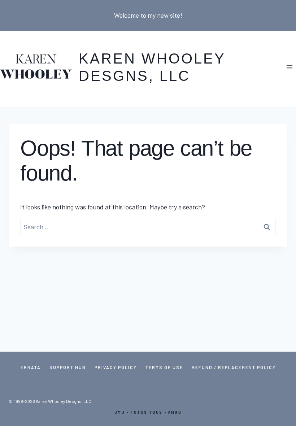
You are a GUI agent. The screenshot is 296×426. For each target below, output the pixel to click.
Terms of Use (164, 367)
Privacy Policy (116, 367)
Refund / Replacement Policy (234, 367)
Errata (31, 367)
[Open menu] (289, 67)
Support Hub (67, 367)
